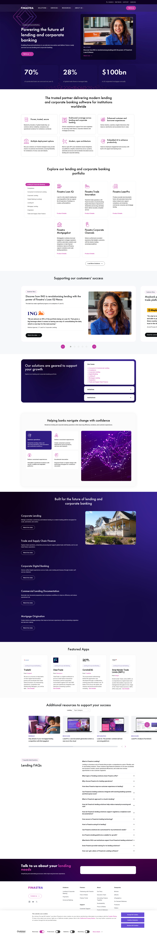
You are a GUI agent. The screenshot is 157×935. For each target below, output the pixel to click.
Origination (30, 210)
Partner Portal (84, 898)
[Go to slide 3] (80, 746)
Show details (96, 931)
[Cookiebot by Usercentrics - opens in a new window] (21, 932)
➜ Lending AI (91, 376)
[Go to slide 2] (65, 746)
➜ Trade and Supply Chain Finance (97, 382)
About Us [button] (78, 8)
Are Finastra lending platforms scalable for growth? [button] (99, 835)
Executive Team (101, 895)
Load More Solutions (93, 263)
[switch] (58, 931)
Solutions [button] (42, 8)
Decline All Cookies (132, 925)
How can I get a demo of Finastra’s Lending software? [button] (100, 851)
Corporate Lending (32, 195)
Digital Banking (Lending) (34, 199)
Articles (116, 891)
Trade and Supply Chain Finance (36, 213)
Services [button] (54, 8)
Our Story (99, 891)
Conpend (29, 673)
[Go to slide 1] (51, 746)
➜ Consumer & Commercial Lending (98, 368)
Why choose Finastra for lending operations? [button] (97, 781)
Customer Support (85, 908)
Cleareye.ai (59, 673)
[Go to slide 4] (95, 746)
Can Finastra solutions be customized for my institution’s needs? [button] (104, 830)
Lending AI (30, 203)
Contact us (33, 896)
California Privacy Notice (87, 918)
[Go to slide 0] (36, 746)
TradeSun (88, 673)
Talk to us (131, 8)
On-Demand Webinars (120, 901)
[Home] (27, 8)
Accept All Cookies (132, 914)
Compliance (30, 188)
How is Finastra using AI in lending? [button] (94, 824)
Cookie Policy (112, 916)
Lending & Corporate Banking (36, 184)
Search (111, 2)
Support (126, 2)
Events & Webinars (102, 910)
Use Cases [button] (91, 364)
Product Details (62, 213)
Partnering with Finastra (86, 891)
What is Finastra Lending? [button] (91, 761)
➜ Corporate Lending (93, 372)
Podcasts (117, 904)
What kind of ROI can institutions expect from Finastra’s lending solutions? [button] (107, 840)
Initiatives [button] (90, 389)
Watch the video (32, 335)
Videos (116, 908)
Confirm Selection (132, 920)
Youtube (33, 902)
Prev (63, 346)
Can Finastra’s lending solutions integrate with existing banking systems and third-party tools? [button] (106, 793)
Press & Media (101, 906)
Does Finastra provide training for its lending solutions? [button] (101, 845)
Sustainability (101, 903)
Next (94, 346)
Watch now (86, 56)
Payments (66, 897)
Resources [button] (66, 8)
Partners (118, 2)
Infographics (117, 898)
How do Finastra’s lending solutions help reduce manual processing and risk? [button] (106, 805)
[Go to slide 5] (109, 746)
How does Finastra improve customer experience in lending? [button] (102, 786)
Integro (117, 675)
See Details (31, 688)
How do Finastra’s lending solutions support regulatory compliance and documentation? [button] (106, 813)
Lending (69, 710)
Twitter (37, 902)
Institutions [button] (91, 397)
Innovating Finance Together (102, 899)
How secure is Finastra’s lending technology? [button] (97, 819)
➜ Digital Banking (92, 374)
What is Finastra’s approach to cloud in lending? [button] (98, 799)
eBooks (116, 895)
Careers (133, 2)
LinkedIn (29, 902)
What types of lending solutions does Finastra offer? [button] (100, 776)
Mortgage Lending (32, 206)
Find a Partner (84, 895)
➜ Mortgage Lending (93, 378)
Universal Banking (68, 900)
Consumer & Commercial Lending (37, 192)
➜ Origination (91, 380)
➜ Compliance (91, 370)
